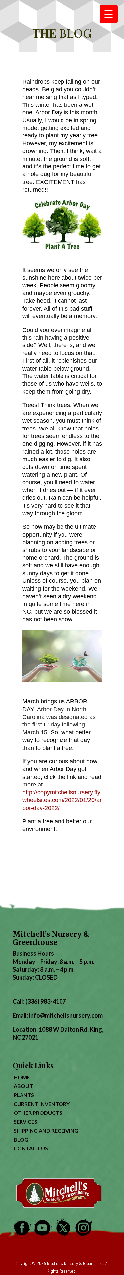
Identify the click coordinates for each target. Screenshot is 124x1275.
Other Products (38, 1113)
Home (22, 1077)
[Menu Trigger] (109, 14)
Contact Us (31, 1148)
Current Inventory (42, 1104)
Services (25, 1121)
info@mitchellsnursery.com (66, 1015)
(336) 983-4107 (45, 1001)
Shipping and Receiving (46, 1130)
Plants (24, 1095)
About (23, 1086)
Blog (21, 1139)
